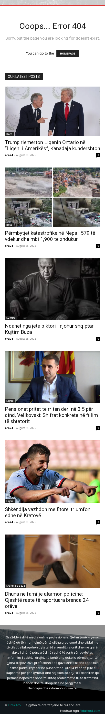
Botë (9, 134)
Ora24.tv (15, 705)
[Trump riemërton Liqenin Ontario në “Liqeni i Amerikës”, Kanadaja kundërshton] (52, 111)
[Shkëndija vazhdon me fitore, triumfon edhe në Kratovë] (52, 471)
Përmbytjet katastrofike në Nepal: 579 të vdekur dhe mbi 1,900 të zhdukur (50, 236)
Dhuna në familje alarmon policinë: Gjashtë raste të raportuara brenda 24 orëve (47, 600)
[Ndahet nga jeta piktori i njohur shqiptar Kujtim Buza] (52, 289)
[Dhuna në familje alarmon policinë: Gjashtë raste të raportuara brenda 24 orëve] (52, 561)
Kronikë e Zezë (15, 585)
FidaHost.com (90, 711)
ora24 (9, 155)
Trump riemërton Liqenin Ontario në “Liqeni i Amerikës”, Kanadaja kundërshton (52, 145)
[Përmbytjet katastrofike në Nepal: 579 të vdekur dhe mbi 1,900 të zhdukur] (52, 197)
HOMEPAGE (67, 53)
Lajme (9, 400)
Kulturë (10, 317)
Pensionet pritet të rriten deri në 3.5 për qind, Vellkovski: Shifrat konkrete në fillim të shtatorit (51, 415)
